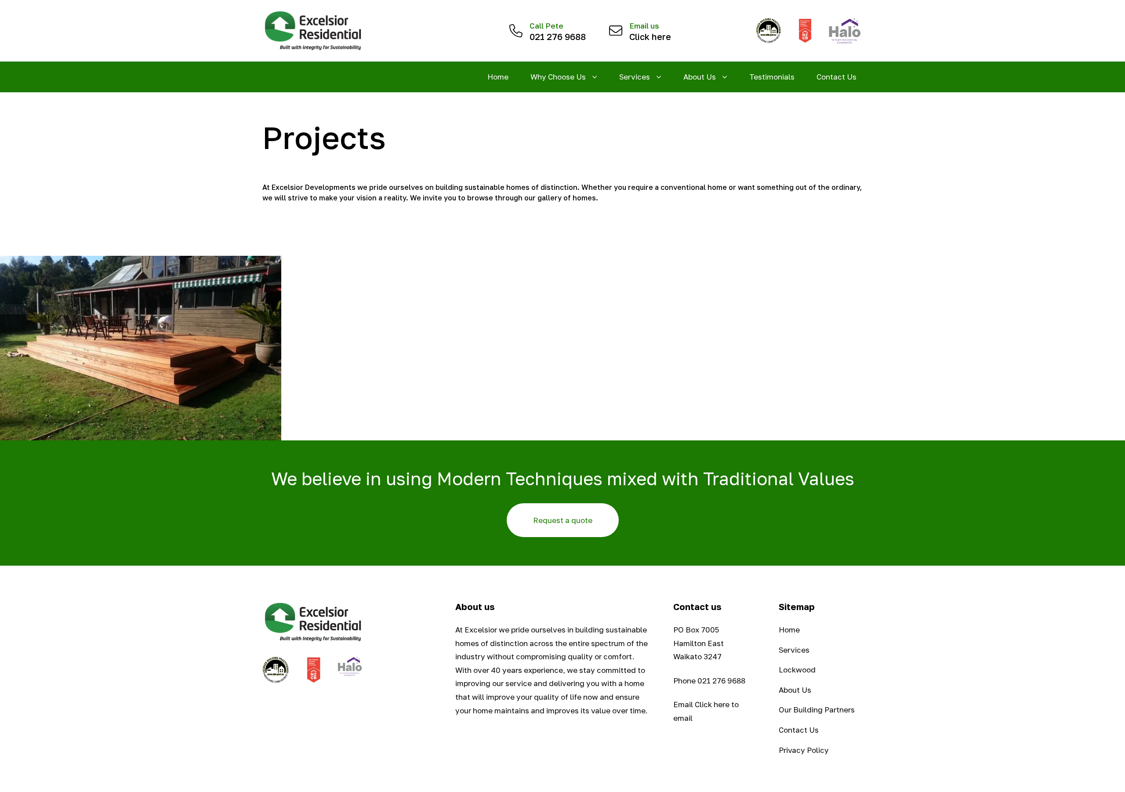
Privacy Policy (804, 750)
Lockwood (797, 669)
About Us (795, 689)
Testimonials (772, 76)
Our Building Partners (817, 709)
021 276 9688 (721, 680)
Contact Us (836, 76)
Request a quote (562, 520)
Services (794, 649)
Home (497, 76)
